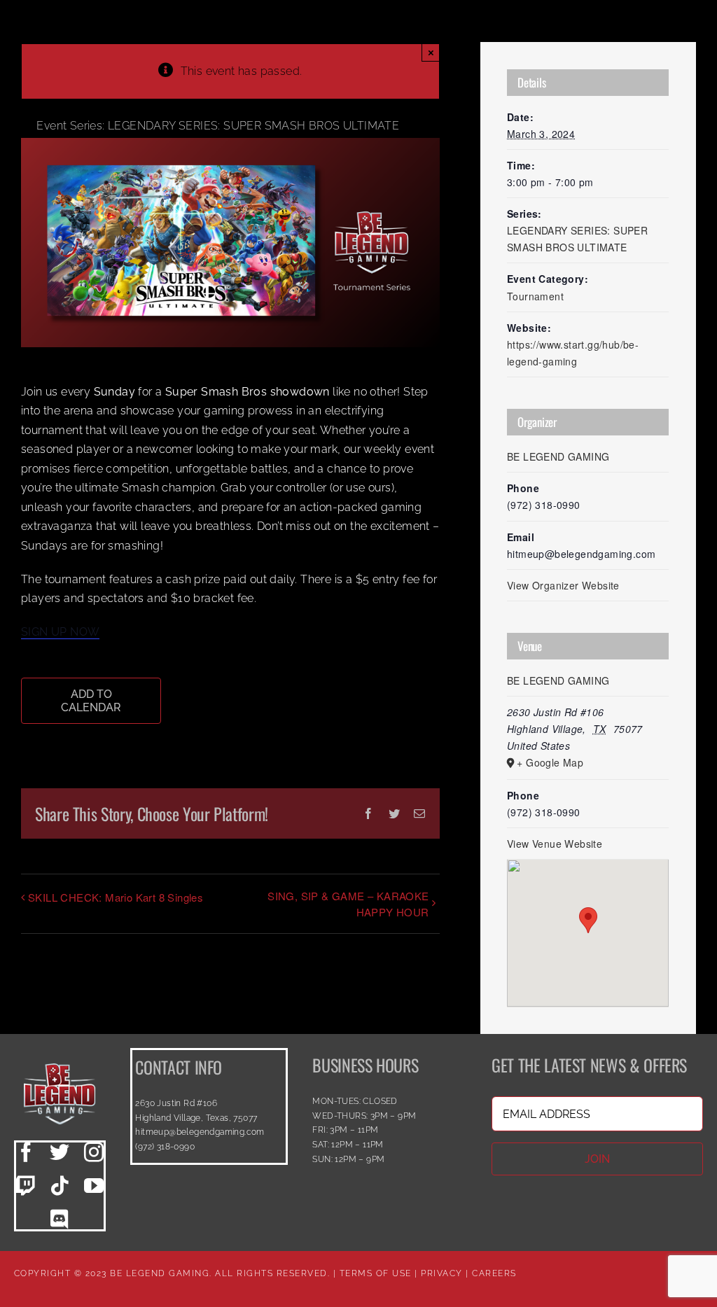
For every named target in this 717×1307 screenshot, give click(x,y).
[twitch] (26, 1186)
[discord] (59, 1219)
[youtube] (94, 1186)
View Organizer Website (563, 585)
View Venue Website (554, 844)
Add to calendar (91, 700)
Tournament (535, 296)
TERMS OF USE (376, 1273)
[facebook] (26, 1152)
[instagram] (94, 1152)
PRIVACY (442, 1273)
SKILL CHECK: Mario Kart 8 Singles (115, 897)
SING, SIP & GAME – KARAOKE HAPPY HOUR (348, 903)
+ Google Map (550, 762)
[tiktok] (59, 1186)
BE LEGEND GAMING (558, 456)
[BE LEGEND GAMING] (60, 1053)
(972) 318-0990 (165, 1147)
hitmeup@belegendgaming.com (199, 1132)
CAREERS (494, 1273)
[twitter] (59, 1152)
